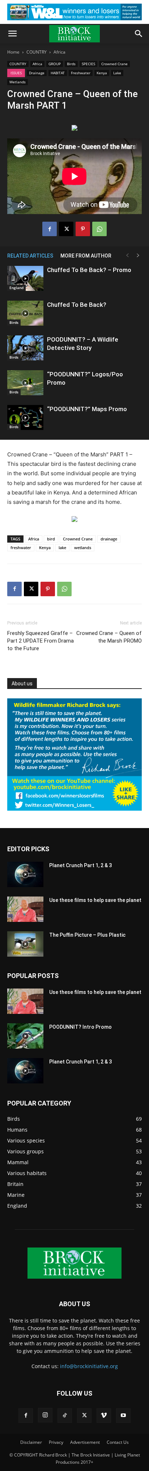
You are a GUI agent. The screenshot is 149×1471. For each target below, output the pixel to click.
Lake (117, 72)
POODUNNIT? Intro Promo (80, 1027)
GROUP (54, 63)
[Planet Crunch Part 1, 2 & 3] (25, 874)
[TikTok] (65, 1415)
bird (51, 539)
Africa (59, 52)
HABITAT (58, 72)
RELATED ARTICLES (30, 256)
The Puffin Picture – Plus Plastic (87, 935)
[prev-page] (127, 255)
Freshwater (80, 72)
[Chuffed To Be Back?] (25, 313)
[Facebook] (49, 229)
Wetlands (17, 81)
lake (62, 547)
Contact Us (118, 1442)
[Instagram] (45, 1415)
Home (13, 52)
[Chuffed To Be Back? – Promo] (25, 278)
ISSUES (16, 72)
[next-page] (138, 255)
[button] (12, 33)
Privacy (56, 1442)
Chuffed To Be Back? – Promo (89, 269)
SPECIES (88, 63)
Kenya (102, 72)
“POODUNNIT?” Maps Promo (87, 409)
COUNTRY (36, 52)
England (16, 287)
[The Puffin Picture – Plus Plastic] (25, 944)
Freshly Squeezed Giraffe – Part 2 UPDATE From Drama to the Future (40, 641)
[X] (66, 229)
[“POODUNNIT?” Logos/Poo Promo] (25, 382)
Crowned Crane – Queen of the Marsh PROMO (109, 637)
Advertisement (85, 1442)
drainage (109, 539)
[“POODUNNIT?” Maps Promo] (25, 417)
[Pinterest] (83, 229)
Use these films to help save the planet (95, 900)
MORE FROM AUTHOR (85, 256)
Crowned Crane (114, 63)
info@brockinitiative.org (89, 1366)
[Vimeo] (104, 1415)
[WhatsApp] (99, 229)
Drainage (36, 72)
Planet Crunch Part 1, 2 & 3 (80, 865)
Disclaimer (31, 1442)
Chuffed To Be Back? (76, 304)
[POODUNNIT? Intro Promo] (25, 1036)
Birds (71, 63)
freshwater (20, 547)
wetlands (82, 547)
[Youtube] (123, 1415)
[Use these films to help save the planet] (25, 909)
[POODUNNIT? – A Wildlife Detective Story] (25, 347)
